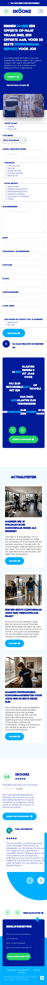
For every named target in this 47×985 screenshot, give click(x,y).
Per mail (11, 325)
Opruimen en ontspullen (18, 196)
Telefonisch (12, 322)
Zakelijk (11, 126)
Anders (10, 199)
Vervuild (11, 168)
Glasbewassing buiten (17, 191)
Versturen (12, 333)
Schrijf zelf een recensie (18, 816)
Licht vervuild (13, 165)
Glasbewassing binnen (17, 189)
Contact (12, 77)
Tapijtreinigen (13, 186)
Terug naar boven (31, 913)
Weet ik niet (12, 175)
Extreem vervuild (15, 173)
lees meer (13, 561)
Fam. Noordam (23, 829)
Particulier (12, 129)
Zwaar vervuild (14, 170)
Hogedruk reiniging (16, 194)
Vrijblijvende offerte (17, 957)
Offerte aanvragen (22, 439)
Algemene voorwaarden (18, 970)
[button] (30, 880)
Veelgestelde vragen (16, 85)
